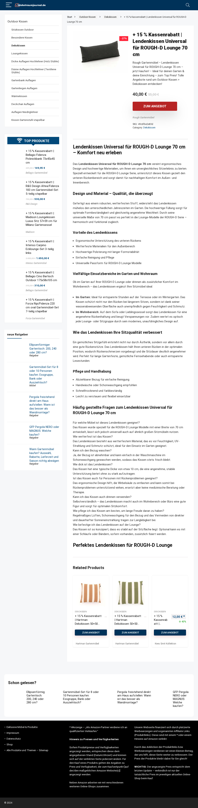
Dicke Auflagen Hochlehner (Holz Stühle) (35, 61)
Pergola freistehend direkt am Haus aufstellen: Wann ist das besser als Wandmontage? (42, 404)
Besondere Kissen (21, 37)
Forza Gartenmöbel (35, 318)
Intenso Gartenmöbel (36, 263)
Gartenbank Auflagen (23, 80)
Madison (30, 232)
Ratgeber (33, 355)
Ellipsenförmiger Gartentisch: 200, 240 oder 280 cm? (42, 348)
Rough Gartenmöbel (143, 117)
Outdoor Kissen (87, 17)
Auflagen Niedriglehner (24, 111)
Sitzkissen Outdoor (22, 29)
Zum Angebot (154, 106)
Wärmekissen (19, 96)
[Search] (187, 5)
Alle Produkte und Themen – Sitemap (27, 750)
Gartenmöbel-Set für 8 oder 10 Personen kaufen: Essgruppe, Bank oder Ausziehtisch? (43, 374)
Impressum (13, 732)
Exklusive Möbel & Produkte (22, 727)
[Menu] (9, 5)
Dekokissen (110, 17)
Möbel (32, 385)
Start (69, 17)
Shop (10, 744)
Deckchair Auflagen (22, 104)
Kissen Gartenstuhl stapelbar (28, 119)
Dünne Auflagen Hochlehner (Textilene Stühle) (33, 71)
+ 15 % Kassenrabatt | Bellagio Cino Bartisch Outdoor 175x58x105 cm (41, 276)
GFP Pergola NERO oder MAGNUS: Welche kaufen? (44, 430)
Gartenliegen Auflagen (24, 88)
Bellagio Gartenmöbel (36, 172)
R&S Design (31, 204)
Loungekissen (19, 53)
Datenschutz (14, 738)
